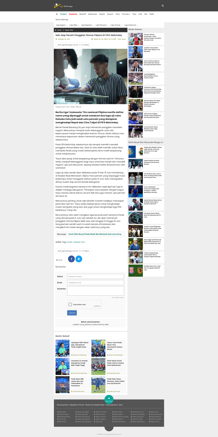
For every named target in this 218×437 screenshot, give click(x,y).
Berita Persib (118, 412)
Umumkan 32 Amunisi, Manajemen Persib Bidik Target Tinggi (79, 362)
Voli (145, 14)
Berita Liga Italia (82, 414)
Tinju (134, 14)
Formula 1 (126, 14)
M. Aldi (67, 39)
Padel (151, 14)
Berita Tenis (62, 421)
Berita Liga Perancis (83, 419)
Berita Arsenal (100, 414)
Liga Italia (73, 25)
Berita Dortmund (138, 417)
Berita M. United (101, 412)
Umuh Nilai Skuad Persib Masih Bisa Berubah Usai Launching (94, 233)
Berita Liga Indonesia (84, 421)
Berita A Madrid (156, 419)
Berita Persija (118, 414)
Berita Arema (118, 419)
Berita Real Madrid (139, 414)
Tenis (118, 14)
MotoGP (82, 14)
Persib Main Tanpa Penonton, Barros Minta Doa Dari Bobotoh (115, 381)
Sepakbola (73, 14)
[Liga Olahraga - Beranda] (63, 5)
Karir (121, 404)
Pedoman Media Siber (94, 404)
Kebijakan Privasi (77, 404)
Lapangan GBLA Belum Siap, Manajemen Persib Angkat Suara (79, 344)
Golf (140, 14)
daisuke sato (79, 241)
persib (69, 241)
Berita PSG (99, 421)
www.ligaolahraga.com (112, 434)
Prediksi (63, 14)
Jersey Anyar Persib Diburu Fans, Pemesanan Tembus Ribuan (114, 345)
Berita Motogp (63, 414)
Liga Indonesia (130, 25)
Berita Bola (62, 412)
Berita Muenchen (156, 414)
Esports (110, 14)
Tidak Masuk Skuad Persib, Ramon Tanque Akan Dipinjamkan (115, 362)
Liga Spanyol (86, 25)
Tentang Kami (63, 404)
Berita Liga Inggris (83, 412)
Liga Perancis (101, 25)
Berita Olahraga (62, 19)
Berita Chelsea (100, 419)
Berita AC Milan (138, 419)
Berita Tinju (62, 419)
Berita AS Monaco (138, 421)
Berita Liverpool (101, 417)
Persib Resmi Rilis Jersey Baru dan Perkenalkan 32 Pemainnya (77, 382)
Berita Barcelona (138, 412)
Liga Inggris (61, 25)
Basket (102, 14)
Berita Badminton (64, 417)
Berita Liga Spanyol (83, 417)
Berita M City (155, 421)
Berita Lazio (154, 412)
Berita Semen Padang (121, 417)
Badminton (92, 14)
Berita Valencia (156, 417)
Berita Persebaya (119, 421)
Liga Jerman (115, 25)
